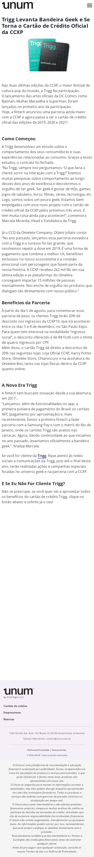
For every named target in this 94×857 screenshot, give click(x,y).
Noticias (8, 719)
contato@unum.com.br (58, 738)
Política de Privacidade (38, 750)
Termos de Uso (59, 750)
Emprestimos (12, 712)
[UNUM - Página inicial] (18, 5)
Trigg (42, 455)
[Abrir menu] (89, 5)
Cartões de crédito (15, 706)
